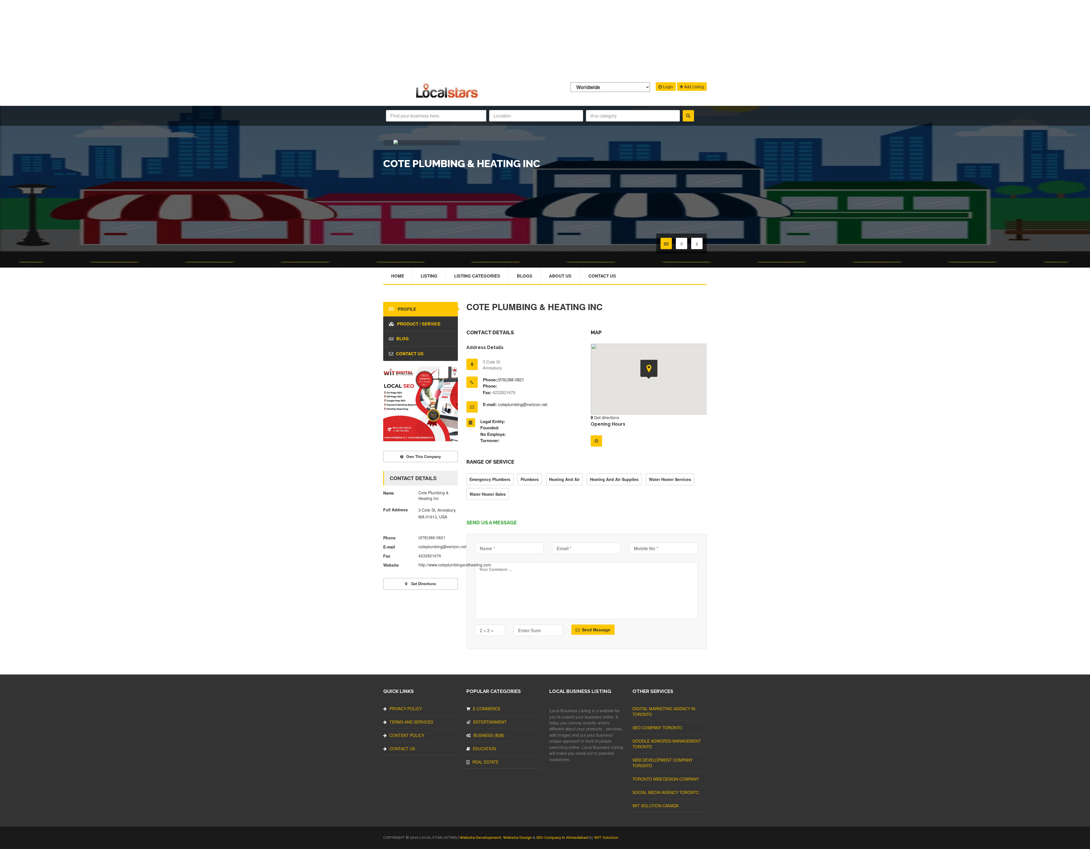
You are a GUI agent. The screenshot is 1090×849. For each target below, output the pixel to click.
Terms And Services (411, 722)
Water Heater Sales (487, 494)
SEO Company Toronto (657, 727)
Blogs (524, 276)
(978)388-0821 (510, 380)
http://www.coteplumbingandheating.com (454, 565)
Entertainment (490, 722)
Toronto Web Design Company (665, 779)
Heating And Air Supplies (614, 479)
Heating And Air (564, 479)
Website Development (480, 837)
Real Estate (485, 762)
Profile (406, 309)
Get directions (606, 417)
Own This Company (423, 456)
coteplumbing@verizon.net (522, 404)
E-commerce (486, 708)
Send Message (595, 629)
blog (402, 338)
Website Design (517, 837)
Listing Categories (477, 276)
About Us (560, 276)
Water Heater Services (670, 479)
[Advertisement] (545, 39)
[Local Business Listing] (448, 97)
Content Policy (406, 735)
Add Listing (693, 86)
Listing (429, 276)
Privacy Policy (405, 708)
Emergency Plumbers (489, 479)
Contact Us (602, 276)
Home (397, 276)
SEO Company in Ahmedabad (562, 837)
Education (484, 748)
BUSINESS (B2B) (488, 735)
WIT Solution (606, 837)
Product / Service (419, 324)
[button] (649, 369)
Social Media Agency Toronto (665, 792)
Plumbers (530, 479)
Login (667, 86)
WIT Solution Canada (655, 805)
